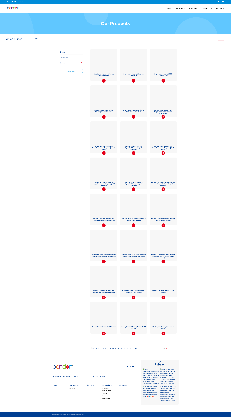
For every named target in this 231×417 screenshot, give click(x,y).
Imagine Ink (105, 388)
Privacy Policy (81, 414)
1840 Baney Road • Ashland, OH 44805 (66, 377)
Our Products (193, 8)
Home (169, 8)
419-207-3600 (100, 377)
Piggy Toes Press (107, 390)
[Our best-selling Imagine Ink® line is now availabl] (168, 394)
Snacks (104, 396)
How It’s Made (106, 398)
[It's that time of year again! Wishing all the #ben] (151, 394)
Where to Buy (207, 8)
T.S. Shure (105, 393)
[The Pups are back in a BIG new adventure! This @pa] (168, 376)
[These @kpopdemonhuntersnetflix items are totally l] (151, 376)
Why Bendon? (180, 8)
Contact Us (220, 8)
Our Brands (72, 388)
